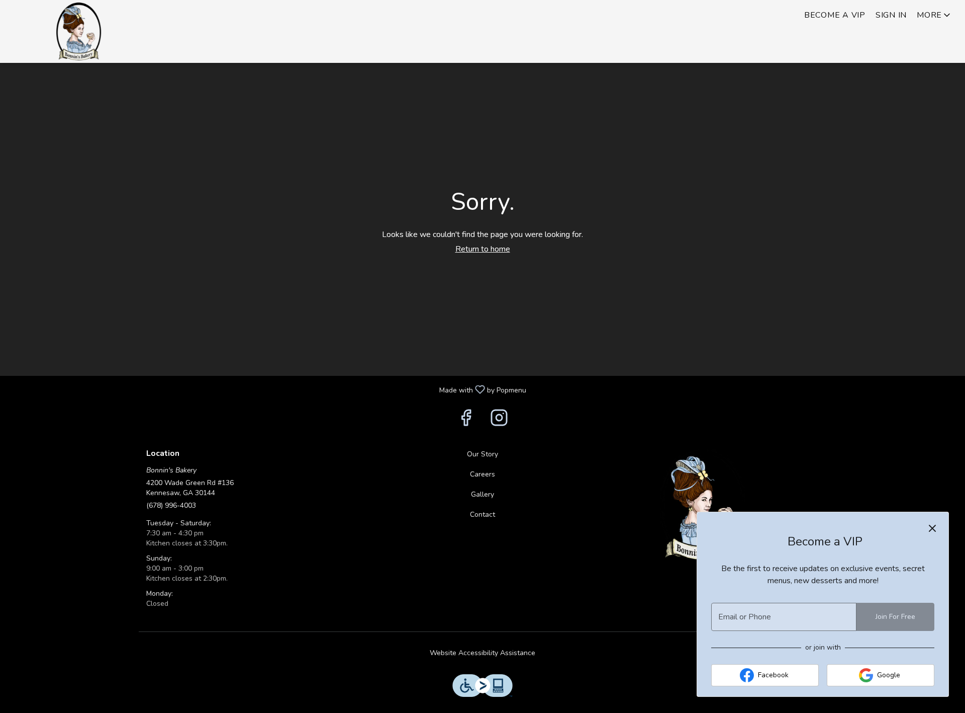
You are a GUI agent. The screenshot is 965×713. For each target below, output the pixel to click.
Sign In (891, 15)
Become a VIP (834, 15)
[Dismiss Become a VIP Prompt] (932, 528)
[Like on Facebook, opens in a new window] (466, 421)
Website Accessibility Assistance (482, 653)
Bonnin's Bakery (702, 504)
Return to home (482, 249)
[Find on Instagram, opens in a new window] (499, 421)
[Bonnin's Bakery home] (78, 31)
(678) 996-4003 (171, 505)
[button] (934, 15)
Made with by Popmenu (267, 388)
